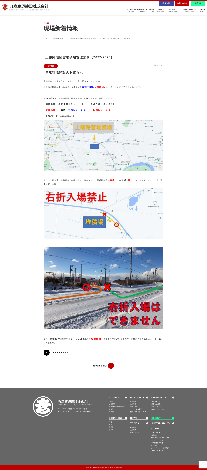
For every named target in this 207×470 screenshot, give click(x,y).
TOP (46, 38)
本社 (110, 422)
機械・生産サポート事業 (138, 412)
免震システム (155, 401)
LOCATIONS (116, 418)
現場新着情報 (57, 38)
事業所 (111, 430)
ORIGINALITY (173, 10)
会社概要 (112, 404)
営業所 (111, 427)
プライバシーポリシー (158, 440)
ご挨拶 (111, 401)
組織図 (111, 409)
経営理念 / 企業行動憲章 (116, 407)
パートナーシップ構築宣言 (160, 448)
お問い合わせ (182, 3)
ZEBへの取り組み (157, 450)
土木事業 (133, 404)
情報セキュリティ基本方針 (160, 438)
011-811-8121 (68, 411)
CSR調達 (154, 445)
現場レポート (134, 432)
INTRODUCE (142, 10)
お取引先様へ (166, 3)
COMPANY (131, 10)
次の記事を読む (100, 366)
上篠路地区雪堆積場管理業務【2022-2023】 (87, 38)
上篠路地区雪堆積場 (67, 116)
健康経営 (154, 435)
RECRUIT (156, 418)
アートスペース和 (157, 432)
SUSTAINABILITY (189, 10)
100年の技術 (155, 404)
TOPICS (160, 10)
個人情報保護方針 (157, 443)
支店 (110, 424)
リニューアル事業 (136, 409)
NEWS (151, 10)
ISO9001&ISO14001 (158, 409)
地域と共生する (156, 407)
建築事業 (133, 401)
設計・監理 (133, 407)
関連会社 (112, 412)
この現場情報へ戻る (59, 352)
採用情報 (198, 3)
